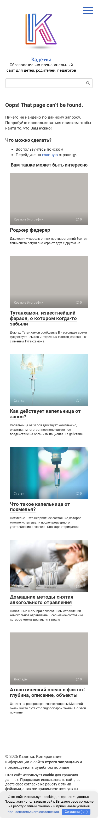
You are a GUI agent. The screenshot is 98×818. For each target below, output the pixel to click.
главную (50, 154)
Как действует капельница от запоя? (45, 414)
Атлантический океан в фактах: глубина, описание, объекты (47, 692)
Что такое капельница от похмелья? (40, 507)
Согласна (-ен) (76, 812)
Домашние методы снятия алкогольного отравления (41, 599)
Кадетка (41, 60)
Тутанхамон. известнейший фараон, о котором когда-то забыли (43, 318)
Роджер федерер (30, 230)
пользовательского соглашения (33, 812)
